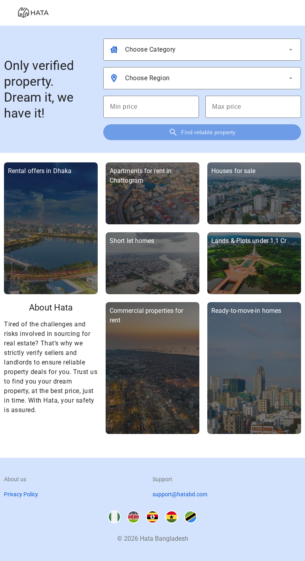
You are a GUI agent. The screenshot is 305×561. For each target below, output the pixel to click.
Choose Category (150, 49)
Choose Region (147, 78)
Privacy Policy (21, 494)
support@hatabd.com (179, 494)
